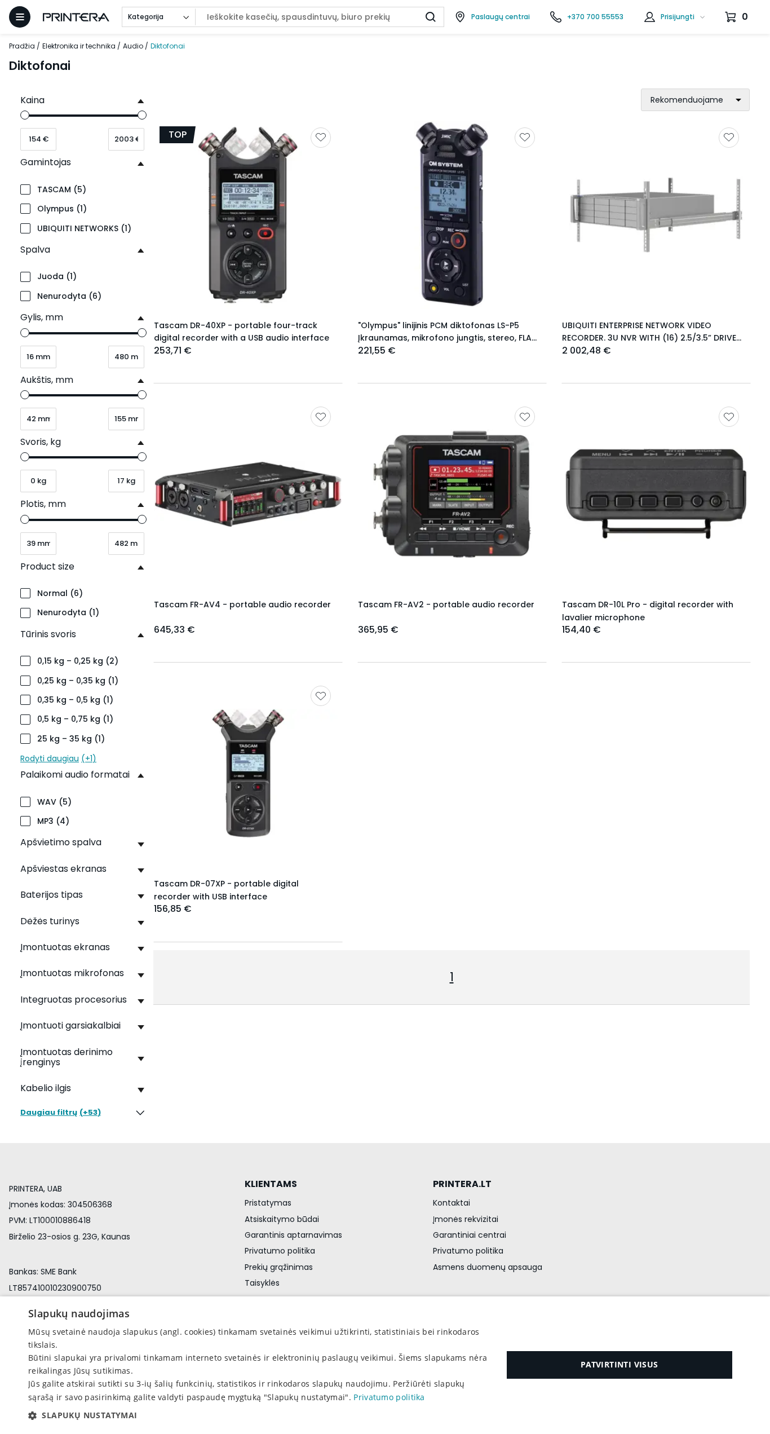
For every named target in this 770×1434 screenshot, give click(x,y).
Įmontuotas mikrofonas (72, 973)
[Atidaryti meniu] (19, 17)
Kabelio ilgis (45, 1088)
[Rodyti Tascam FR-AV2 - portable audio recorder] (452, 494)
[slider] (24, 115)
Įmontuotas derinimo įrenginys (66, 1057)
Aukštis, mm (46, 379)
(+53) (60, 1113)
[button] (258, 1415)
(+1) (58, 758)
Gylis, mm (41, 317)
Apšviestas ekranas (63, 868)
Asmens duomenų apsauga (487, 1267)
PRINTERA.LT (462, 1183)
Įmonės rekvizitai (465, 1219)
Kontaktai (451, 1202)
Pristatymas (268, 1202)
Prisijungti (677, 16)
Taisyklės (262, 1283)
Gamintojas (45, 162)
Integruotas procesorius (73, 999)
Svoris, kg (40, 441)
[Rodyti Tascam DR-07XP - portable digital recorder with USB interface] (248, 773)
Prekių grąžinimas (279, 1267)
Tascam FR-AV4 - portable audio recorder (242, 604)
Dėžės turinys (49, 921)
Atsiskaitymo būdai (282, 1219)
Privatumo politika (280, 1250)
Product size (47, 566)
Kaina (32, 100)
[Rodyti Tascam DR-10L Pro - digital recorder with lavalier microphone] (656, 494)
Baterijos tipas (51, 894)
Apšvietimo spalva (60, 842)
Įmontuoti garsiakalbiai (70, 1025)
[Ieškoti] (430, 17)
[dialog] (385, 1365)
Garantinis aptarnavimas (293, 1235)
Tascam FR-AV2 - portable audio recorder (446, 604)
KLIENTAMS (271, 1183)
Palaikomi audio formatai (75, 774)
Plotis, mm (43, 503)
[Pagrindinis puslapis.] (76, 17)
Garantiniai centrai (469, 1235)
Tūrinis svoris (48, 634)
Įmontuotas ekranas (65, 947)
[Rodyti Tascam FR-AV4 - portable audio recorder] (248, 494)
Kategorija (145, 16)
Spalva (35, 249)
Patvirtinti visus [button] (619, 1364)
